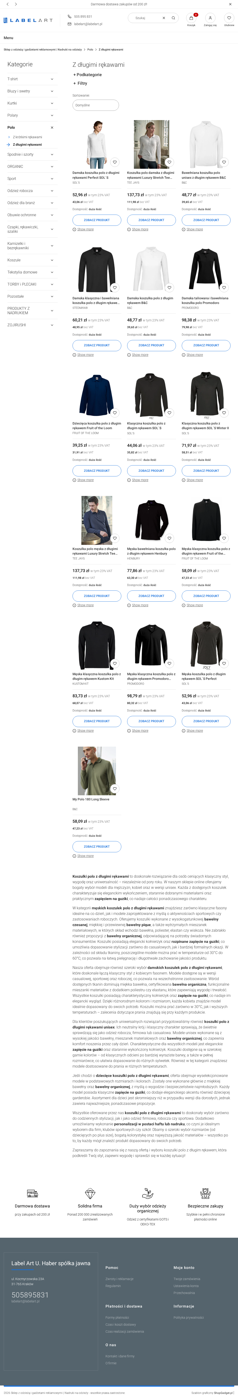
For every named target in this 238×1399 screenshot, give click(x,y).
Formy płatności (117, 1318)
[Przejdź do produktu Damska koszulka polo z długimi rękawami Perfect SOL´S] (97, 144)
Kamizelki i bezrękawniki (18, 245)
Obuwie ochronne (21, 215)
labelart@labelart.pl (88, 24)
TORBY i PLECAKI (21, 284)
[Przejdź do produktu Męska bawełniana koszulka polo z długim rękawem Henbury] (151, 520)
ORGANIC (15, 166)
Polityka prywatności (189, 1318)
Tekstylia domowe (22, 272)
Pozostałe (15, 296)
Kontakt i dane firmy (120, 1356)
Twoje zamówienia (187, 1279)
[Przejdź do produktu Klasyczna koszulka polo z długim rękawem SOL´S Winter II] (206, 395)
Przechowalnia (184, 1293)
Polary (12, 115)
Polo (90, 49)
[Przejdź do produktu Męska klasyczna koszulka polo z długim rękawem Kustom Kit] (97, 645)
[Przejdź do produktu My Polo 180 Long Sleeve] (97, 771)
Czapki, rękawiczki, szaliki (22, 229)
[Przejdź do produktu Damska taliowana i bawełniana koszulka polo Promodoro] (206, 269)
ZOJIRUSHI (16, 325)
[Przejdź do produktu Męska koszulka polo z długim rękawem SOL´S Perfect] (206, 645)
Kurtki (12, 103)
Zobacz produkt (97, 220)
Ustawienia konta (186, 1286)
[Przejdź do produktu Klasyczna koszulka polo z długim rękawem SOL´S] (151, 395)
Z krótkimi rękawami (27, 137)
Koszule (13, 260)
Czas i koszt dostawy (121, 1325)
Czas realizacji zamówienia (125, 1332)
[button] (230, 4)
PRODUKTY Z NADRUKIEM (18, 310)
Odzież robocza (20, 191)
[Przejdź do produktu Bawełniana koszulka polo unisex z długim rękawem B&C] (206, 144)
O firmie (111, 1363)
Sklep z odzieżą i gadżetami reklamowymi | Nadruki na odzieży (43, 49)
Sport (11, 178)
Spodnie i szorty (20, 154)
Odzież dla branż (21, 203)
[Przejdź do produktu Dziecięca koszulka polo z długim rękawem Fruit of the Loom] (97, 395)
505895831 (30, 1295)
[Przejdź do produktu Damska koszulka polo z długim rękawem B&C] (151, 269)
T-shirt (12, 79)
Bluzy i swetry (18, 91)
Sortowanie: (81, 95)
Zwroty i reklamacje (119, 1279)
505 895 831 (83, 16)
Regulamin (113, 1286)
